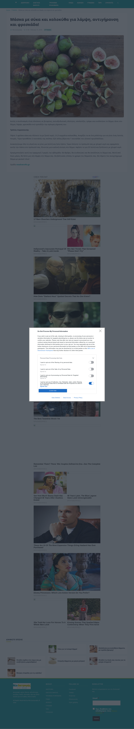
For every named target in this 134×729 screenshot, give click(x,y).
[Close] (101, 331)
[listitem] (67, 358)
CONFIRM (53, 390)
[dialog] (67, 364)
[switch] (91, 362)
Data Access (67, 397)
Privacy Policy (78, 397)
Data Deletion (56, 397)
